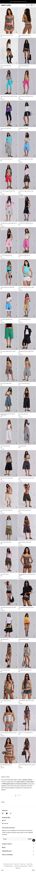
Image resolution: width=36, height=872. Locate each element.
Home (3, 802)
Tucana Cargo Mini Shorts (6, 700)
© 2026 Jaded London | (8, 864)
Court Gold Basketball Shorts (24, 319)
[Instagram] (2, 813)
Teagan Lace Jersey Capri (6, 128)
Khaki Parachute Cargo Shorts (25, 510)
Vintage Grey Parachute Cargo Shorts (26, 478)
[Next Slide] (16, 20)
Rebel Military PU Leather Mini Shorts (26, 607)
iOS (5, 820)
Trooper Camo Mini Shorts (24, 65)
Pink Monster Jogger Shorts (24, 255)
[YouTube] (6, 813)
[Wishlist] (29, 5)
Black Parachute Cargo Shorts (7, 478)
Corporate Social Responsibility (20, 866)
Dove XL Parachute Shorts (24, 383)
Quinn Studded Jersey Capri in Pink (26, 96)
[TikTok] (10, 813)
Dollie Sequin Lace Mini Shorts (7, 35)
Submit (29, 839)
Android (6, 823)
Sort (2, 870)
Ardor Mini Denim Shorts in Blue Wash (26, 700)
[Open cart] (32, 5)
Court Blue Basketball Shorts (6, 319)
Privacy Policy (22, 864)
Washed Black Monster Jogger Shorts (26, 351)
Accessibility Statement (8, 866)
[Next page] (20, 796)
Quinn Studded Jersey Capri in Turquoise (9, 96)
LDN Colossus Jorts (4, 639)
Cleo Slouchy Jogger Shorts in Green (8, 351)
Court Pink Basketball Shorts (6, 255)
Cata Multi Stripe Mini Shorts (6, 764)
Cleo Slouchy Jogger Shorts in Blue (26, 159)
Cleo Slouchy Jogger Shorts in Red (8, 191)
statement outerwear (15, 787)
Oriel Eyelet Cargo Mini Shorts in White (26, 287)
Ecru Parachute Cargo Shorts (6, 510)
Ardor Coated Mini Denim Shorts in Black (27, 764)
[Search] (26, 5)
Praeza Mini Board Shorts (24, 639)
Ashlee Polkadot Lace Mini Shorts (7, 287)
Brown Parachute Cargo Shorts (25, 542)
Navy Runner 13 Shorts (23, 128)
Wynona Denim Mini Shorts (6, 65)
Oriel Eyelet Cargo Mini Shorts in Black (8, 607)
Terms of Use (16, 864)
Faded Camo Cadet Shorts (6, 542)
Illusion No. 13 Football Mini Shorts (26, 732)
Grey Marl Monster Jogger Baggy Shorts (9, 223)
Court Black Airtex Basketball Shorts (26, 223)
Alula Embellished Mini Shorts (24, 35)
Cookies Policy (30, 864)
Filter (33, 870)
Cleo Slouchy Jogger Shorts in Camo (26, 191)
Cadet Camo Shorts (4, 574)
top (6, 787)
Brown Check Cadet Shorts (6, 383)
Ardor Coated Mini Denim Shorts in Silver (9, 732)
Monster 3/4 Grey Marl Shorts (6, 159)
